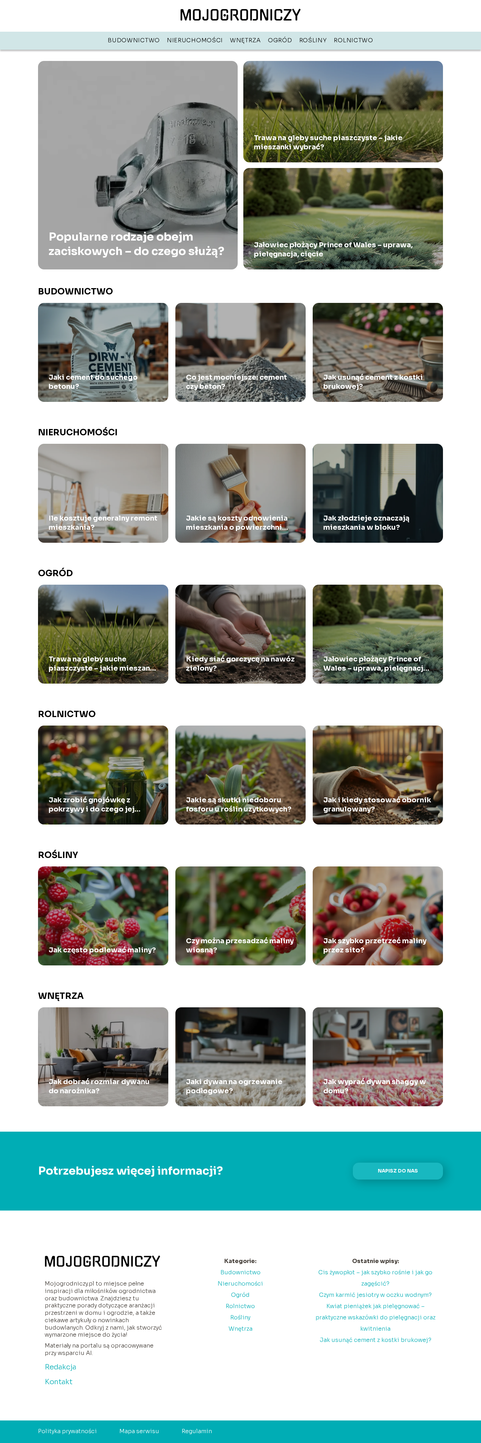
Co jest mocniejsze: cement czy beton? (236, 382)
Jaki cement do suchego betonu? (93, 382)
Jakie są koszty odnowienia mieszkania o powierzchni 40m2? (237, 523)
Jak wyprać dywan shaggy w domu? (374, 1086)
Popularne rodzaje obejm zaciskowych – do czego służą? (136, 243)
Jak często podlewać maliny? (102, 950)
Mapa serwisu (139, 1431)
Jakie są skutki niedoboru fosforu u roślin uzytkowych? (239, 805)
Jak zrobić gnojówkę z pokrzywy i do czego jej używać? (92, 805)
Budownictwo (134, 40)
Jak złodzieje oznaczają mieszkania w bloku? (366, 523)
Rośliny (313, 40)
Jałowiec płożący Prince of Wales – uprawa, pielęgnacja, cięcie (333, 250)
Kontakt (59, 1381)
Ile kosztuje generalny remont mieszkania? (103, 523)
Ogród (280, 40)
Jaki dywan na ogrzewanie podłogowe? (234, 1086)
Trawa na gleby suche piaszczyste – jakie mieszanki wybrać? (328, 142)
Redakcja (60, 1367)
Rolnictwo (353, 40)
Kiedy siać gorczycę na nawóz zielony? (240, 664)
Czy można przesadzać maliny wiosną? (240, 945)
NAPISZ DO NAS (398, 1171)
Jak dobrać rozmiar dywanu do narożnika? (99, 1086)
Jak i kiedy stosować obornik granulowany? (377, 805)
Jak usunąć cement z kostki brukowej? (373, 382)
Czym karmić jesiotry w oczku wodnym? (375, 1295)
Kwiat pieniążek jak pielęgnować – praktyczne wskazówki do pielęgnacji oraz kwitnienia (376, 1317)
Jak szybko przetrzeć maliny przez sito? (374, 945)
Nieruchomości (195, 40)
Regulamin (197, 1431)
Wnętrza (245, 40)
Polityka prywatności (67, 1431)
